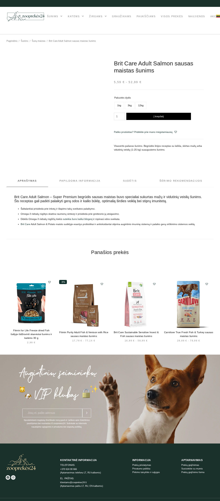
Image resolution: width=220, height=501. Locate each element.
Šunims (24, 41)
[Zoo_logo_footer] (21, 462)
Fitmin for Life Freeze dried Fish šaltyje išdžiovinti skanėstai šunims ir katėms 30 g (31, 334)
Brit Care (25, 224)
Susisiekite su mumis (192, 468)
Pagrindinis (12, 41)
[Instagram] (13, 477)
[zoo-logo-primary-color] (26, 16)
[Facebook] (8, 477)
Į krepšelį (159, 116)
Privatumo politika (141, 468)
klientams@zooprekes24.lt (73, 482)
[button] (175, 132)
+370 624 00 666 (68, 469)
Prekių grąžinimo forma (192, 472)
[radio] (119, 105)
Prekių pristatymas (141, 465)
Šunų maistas (39, 41)
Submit (86, 413)
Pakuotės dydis (122, 97)
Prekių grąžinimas (190, 465)
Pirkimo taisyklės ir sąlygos (146, 472)
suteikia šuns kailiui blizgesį (77, 219)
